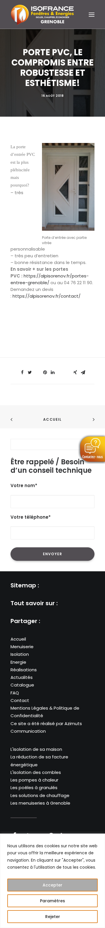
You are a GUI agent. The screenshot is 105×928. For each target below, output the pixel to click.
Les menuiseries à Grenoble (40, 803)
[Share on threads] (37, 370)
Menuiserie (22, 647)
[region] (52, 881)
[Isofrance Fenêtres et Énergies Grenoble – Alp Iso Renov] (42, 14)
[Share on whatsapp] (60, 370)
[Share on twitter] (29, 372)
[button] (91, 14)
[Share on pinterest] (44, 372)
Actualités (21, 677)
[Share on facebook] (22, 372)
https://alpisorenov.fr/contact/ (46, 296)
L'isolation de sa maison (36, 749)
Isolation (19, 654)
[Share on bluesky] (67, 370)
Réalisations (23, 670)
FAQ (14, 693)
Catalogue (22, 685)
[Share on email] (82, 372)
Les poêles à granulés (33, 787)
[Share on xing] (75, 372)
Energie (18, 662)
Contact (19, 700)
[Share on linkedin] (52, 372)
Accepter (52, 885)
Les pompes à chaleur (34, 780)
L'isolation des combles (35, 772)
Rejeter (52, 917)
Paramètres (52, 901)
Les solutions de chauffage (39, 795)
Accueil (52, 419)
